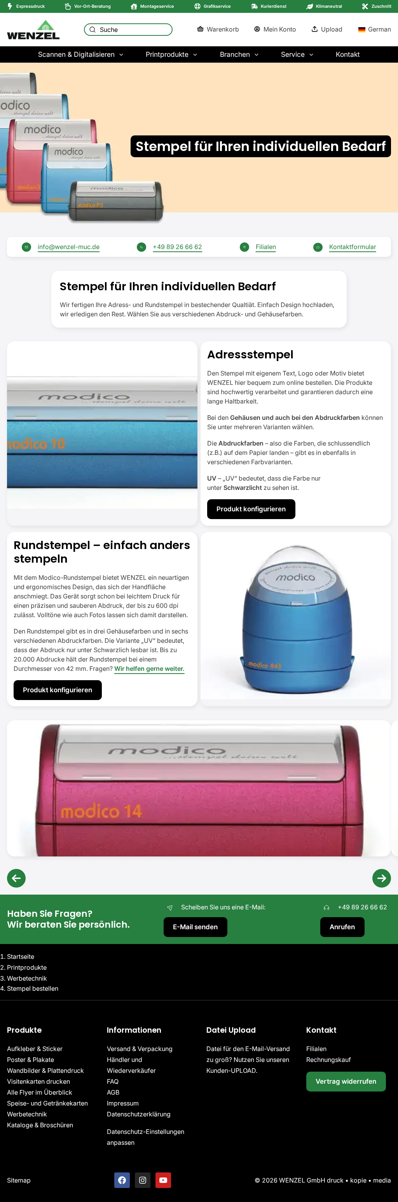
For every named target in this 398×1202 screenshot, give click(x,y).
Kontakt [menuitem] (348, 54)
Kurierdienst (273, 6)
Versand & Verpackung (140, 1049)
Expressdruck (30, 6)
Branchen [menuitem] (235, 54)
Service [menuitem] (293, 54)
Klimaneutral (329, 6)
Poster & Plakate (30, 1059)
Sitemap (19, 1180)
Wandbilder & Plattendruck (45, 1070)
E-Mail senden (195, 927)
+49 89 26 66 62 (177, 247)
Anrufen (342, 927)
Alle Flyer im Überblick (39, 1092)
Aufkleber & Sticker (35, 1049)
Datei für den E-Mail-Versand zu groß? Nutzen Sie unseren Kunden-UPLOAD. (248, 1059)
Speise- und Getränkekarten (47, 1103)
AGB (113, 1092)
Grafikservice (217, 6)
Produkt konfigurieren (251, 509)
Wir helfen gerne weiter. (149, 668)
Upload (331, 29)
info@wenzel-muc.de (69, 247)
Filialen (266, 247)
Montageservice (157, 6)
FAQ (113, 1081)
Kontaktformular (352, 247)
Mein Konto (280, 29)
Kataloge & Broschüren (40, 1125)
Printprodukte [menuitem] (167, 54)
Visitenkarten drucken (38, 1081)
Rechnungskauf (328, 1059)
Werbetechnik (27, 1114)
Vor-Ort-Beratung (92, 6)
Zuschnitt (381, 6)
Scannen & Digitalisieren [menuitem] (76, 54)
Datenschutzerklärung (139, 1114)
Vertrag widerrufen (346, 1081)
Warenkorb (223, 29)
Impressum (123, 1103)
